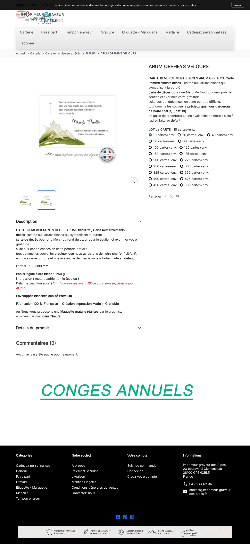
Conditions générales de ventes (95, 487)
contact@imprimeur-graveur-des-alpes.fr (210, 492)
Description (26, 221)
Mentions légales (84, 482)
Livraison (78, 476)
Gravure (22, 482)
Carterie (22, 471)
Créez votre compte (142, 476)
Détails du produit (32, 328)
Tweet (171, 196)
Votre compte (137, 455)
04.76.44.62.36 (200, 484)
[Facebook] (118, 517)
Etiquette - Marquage (31, 487)
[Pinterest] (125, 517)
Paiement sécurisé (85, 471)
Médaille (22, 493)
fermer (237, 5)
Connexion (135, 471)
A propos (78, 465)
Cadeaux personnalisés (33, 465)
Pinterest (177, 196)
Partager (165, 196)
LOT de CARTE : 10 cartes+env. (172, 129)
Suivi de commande (141, 465)
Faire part (23, 476)
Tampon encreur (28, 498)
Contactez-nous (83, 493)
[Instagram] (132, 517)
